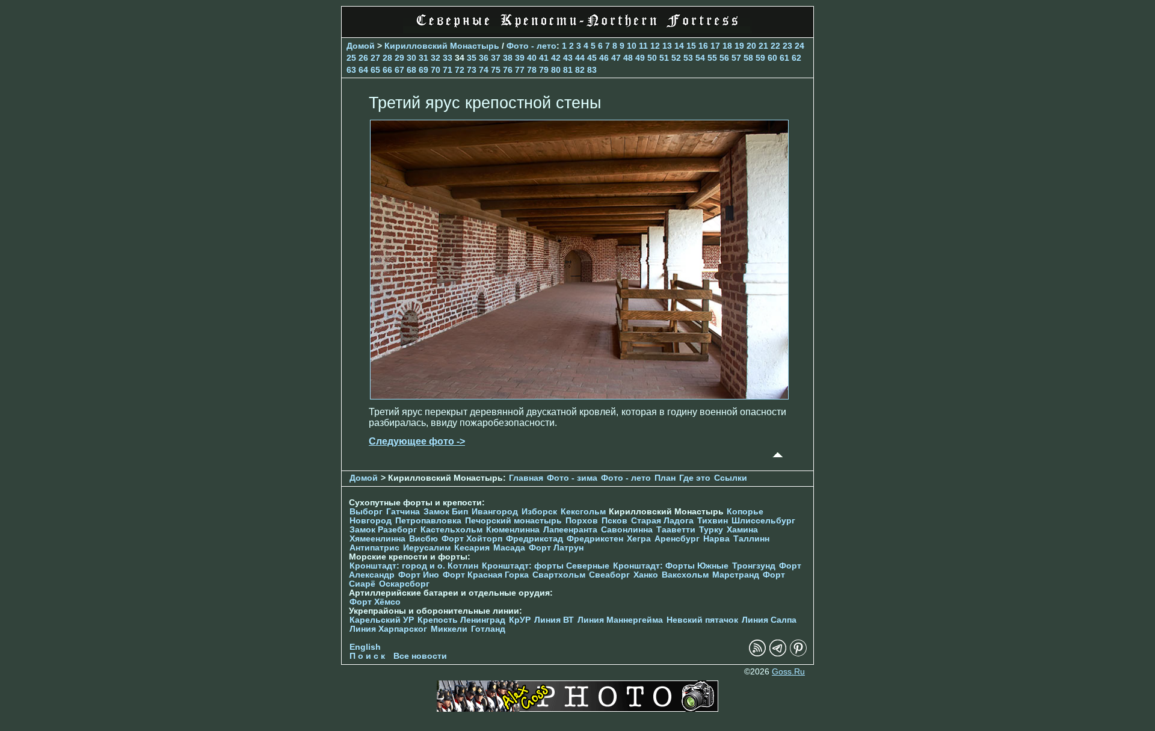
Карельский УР (382, 620)
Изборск (539, 511)
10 (631, 46)
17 (715, 46)
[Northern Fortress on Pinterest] (798, 653)
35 (471, 58)
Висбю (423, 538)
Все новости (420, 656)
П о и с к (367, 656)
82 (580, 70)
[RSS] (757, 653)
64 (363, 70)
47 (616, 58)
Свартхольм (558, 574)
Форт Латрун (556, 547)
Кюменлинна (513, 529)
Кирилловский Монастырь (441, 46)
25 (351, 58)
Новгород (371, 520)
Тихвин (712, 520)
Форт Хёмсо (375, 601)
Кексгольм (583, 511)
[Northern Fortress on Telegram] (777, 653)
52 (676, 58)
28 (387, 58)
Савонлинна (627, 529)
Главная (526, 478)
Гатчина (403, 511)
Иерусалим (427, 547)
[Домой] (577, 30)
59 (760, 58)
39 (520, 58)
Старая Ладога (662, 520)
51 (664, 58)
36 (483, 58)
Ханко (645, 574)
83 (592, 70)
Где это (694, 478)
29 (399, 58)
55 (712, 58)
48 (628, 58)
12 (655, 46)
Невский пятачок (702, 620)
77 (520, 70)
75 (495, 70)
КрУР (520, 620)
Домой (360, 46)
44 (580, 58)
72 (459, 70)
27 (375, 58)
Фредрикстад (534, 538)
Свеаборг (609, 574)
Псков (614, 520)
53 (688, 58)
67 (399, 70)
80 (556, 70)
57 (736, 58)
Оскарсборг (404, 583)
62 (796, 58)
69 (423, 70)
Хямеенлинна (377, 538)
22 (775, 46)
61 (784, 58)
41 (544, 58)
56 (724, 58)
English (365, 647)
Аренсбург (677, 538)
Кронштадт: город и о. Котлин (414, 565)
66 (387, 70)
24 (799, 46)
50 (652, 58)
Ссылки (730, 478)
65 (375, 70)
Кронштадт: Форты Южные (670, 565)
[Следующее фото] (579, 396)
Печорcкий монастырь (513, 520)
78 (532, 70)
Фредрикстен (595, 538)
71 (447, 70)
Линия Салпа (769, 620)
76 (508, 70)
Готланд (488, 629)
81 (568, 70)
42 (556, 58)
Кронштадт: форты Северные (545, 565)
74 (483, 70)
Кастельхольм (451, 529)
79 (544, 70)
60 (772, 58)
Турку (711, 529)
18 (727, 46)
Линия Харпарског (388, 629)
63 (351, 70)
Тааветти (675, 529)
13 (667, 46)
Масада (509, 547)
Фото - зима (572, 478)
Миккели (449, 629)
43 (568, 58)
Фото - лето (531, 46)
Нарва (716, 538)
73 (471, 70)
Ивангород (495, 511)
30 (411, 58)
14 (679, 46)
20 (751, 46)
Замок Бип (446, 511)
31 (423, 58)
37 (495, 58)
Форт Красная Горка (486, 574)
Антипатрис (374, 547)
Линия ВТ (554, 620)
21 (763, 46)
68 (411, 70)
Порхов (581, 520)
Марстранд (735, 574)
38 (508, 58)
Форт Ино (418, 574)
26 (363, 58)
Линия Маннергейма (620, 620)
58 (748, 58)
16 (703, 46)
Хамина (742, 529)
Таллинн (751, 538)
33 (447, 58)
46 (604, 58)
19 (739, 46)
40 (532, 58)
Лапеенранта (570, 529)
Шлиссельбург (763, 520)
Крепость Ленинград (461, 620)
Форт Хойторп (472, 538)
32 (435, 58)
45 (592, 58)
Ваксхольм (685, 574)
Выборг (366, 511)
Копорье (745, 511)
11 (643, 46)
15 (691, 46)
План (665, 478)
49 (640, 58)
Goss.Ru (788, 671)
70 (435, 70)
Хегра (639, 538)
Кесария (472, 547)
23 (787, 46)
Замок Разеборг (383, 529)
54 (700, 58)
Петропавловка (428, 520)
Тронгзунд (753, 565)
